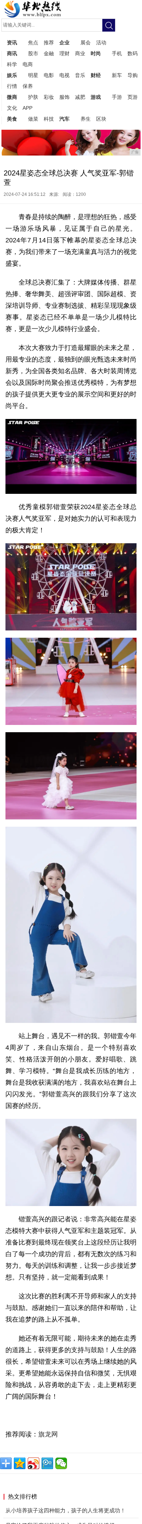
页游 (132, 97)
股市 (33, 53)
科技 (49, 119)
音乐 (80, 75)
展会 (85, 42)
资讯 (12, 42)
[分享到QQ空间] (19, 1463)
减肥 (80, 97)
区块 (101, 119)
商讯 (12, 53)
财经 (96, 75)
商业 (80, 53)
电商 (28, 64)
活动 (101, 42)
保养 (28, 86)
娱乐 (12, 75)
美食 (12, 119)
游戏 (96, 97)
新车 (117, 75)
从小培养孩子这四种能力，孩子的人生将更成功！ (65, 1510)
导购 (132, 75)
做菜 (33, 119)
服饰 (64, 97)
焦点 (33, 42)
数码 (132, 53)
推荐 (49, 42)
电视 (64, 75)
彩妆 (49, 97)
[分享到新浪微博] (33, 1463)
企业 (64, 42)
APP (27, 108)
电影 (49, 75)
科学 (12, 64)
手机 (117, 53)
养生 (85, 119)
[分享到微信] (61, 1463)
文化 (12, 108)
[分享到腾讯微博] (47, 1463)
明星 (33, 75)
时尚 (96, 53)
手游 (117, 97)
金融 (49, 53)
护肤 (33, 97)
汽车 (64, 119)
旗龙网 (48, 1434)
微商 (12, 97)
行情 (12, 86)
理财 (64, 53)
